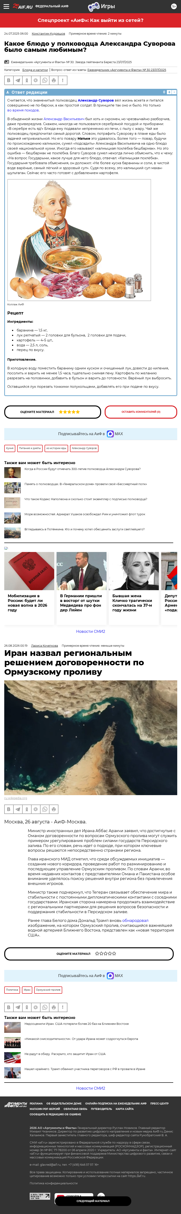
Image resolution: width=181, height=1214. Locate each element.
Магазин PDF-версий (45, 1109)
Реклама (36, 1103)
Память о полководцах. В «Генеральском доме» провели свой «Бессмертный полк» (86, 484)
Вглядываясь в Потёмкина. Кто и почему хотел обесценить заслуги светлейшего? (85, 529)
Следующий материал (93, 1201)
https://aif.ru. (137, 1176)
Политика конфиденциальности (54, 1183)
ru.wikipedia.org (15, 798)
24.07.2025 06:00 (16, 33)
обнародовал (135, 920)
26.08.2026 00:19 (15, 645)
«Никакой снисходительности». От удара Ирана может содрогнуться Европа (81, 1039)
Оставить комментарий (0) (141, 411)
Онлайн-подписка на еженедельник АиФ (116, 1103)
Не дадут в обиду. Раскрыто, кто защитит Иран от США (65, 1054)
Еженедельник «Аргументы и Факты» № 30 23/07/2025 (126, 70)
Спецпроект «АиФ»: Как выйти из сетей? (91, 20)
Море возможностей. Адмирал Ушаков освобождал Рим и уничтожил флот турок (85, 514)
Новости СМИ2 (90, 631)
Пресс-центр (159, 1103)
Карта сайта (125, 1109)
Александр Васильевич (64, 119)
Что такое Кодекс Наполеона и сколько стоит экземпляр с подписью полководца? (86, 499)
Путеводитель (101, 1109)
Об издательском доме (64, 1103)
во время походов (23, 110)
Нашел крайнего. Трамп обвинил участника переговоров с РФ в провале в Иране (85, 1069)
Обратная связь (75, 1109)
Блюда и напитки (35, 70)
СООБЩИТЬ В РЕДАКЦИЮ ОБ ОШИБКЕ (55, 1114)
